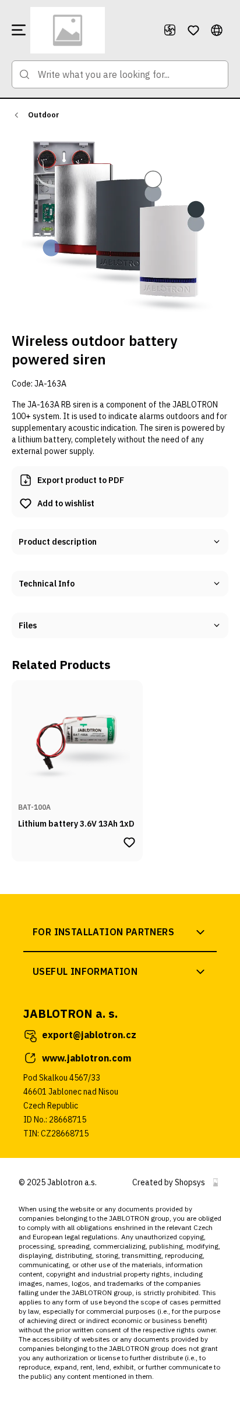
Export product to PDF (80, 480)
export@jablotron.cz (89, 1035)
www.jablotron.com (86, 1058)
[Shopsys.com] (215, 1182)
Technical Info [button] (47, 583)
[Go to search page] (24, 74)
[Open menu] (19, 30)
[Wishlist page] (193, 30)
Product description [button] (58, 542)
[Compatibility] (170, 30)
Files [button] (28, 625)
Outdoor (43, 115)
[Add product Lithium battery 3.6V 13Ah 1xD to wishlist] (129, 842)
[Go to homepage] (92, 30)
